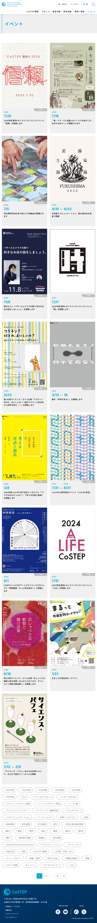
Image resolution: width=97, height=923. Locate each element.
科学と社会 (52, 858)
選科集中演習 (25, 837)
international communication (19, 844)
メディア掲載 (12, 865)
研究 (24, 851)
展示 (8, 830)
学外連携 (42, 824)
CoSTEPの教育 (40, 851)
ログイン (76, 4)
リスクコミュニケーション (18, 817)
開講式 (42, 837)
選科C (8, 837)
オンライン (31, 865)
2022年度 (26, 789)
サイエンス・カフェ (50, 844)
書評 (31, 830)
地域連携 (10, 824)
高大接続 (57, 837)
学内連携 (26, 824)
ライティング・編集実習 (47, 810)
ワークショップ (45, 817)
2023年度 (43, 789)
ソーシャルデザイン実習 (49, 803)
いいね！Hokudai (68, 796)
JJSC (72, 865)
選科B (81, 830)
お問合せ (64, 4)
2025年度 (75, 789)
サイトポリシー (11, 917)
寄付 (56, 824)
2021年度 (10, 789)
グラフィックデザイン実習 (18, 803)
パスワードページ (12, 914)
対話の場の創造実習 (74, 824)
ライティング (73, 844)
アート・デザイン (14, 858)
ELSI (24, 796)
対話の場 (10, 851)
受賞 (86, 817)
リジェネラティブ (74, 810)
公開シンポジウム (68, 817)
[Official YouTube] (65, 911)
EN (87, 4)
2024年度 (59, 789)
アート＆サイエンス (43, 796)
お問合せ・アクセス (12, 906)
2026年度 (10, 796)
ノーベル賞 (73, 803)
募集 (88, 858)
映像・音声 (35, 858)
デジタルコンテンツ (52, 865)
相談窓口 (8, 910)
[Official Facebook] (57, 911)
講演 (55, 830)
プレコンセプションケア (17, 810)
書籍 (20, 830)
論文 (43, 830)
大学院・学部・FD (63, 851)
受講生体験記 (72, 858)
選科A (67, 830)
